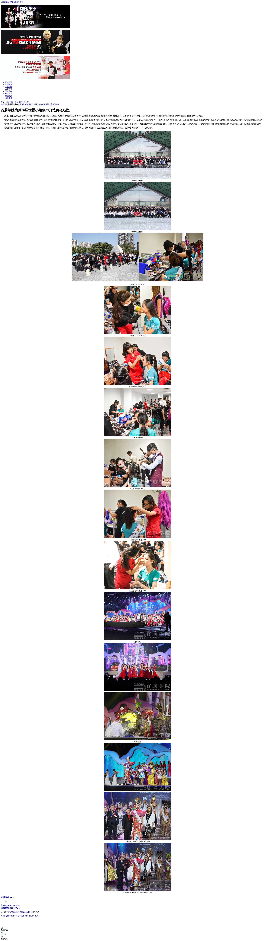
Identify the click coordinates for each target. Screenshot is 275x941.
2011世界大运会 (36, 104)
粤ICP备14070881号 (8, 916)
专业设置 (8, 87)
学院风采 (8, 96)
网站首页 (8, 82)
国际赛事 (8, 91)
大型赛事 (55, 104)
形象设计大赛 (47, 104)
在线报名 (5, 897)
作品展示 (8, 93)
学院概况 (8, 84)
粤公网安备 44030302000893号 (27, 916)
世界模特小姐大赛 (22, 102)
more (11, 897)
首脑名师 (8, 89)
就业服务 (8, 98)
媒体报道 (4, 104)
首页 (2, 102)
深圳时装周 (25, 104)
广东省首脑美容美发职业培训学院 (19, 912)
